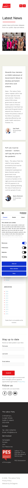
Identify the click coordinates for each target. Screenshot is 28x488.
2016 (7, 314)
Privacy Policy (21, 381)
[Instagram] (10, 393)
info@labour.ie (12, 432)
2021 (7, 302)
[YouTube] (15, 393)
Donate (4, 442)
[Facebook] (5, 393)
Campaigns (6, 440)
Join (3, 444)
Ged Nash (16, 128)
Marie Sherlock (18, 196)
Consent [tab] (5, 217)
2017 (7, 311)
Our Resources (7, 447)
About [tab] (23, 217)
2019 (7, 307)
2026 (7, 291)
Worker (7, 280)
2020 (7, 305)
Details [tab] (14, 217)
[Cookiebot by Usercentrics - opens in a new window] (20, 213)
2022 (7, 300)
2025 (7, 293)
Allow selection (14, 268)
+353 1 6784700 (10, 430)
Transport (8, 278)
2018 (7, 309)
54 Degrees (14, 483)
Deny (14, 273)
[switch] (24, 247)
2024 (7, 296)
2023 (7, 298)
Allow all (14, 263)
